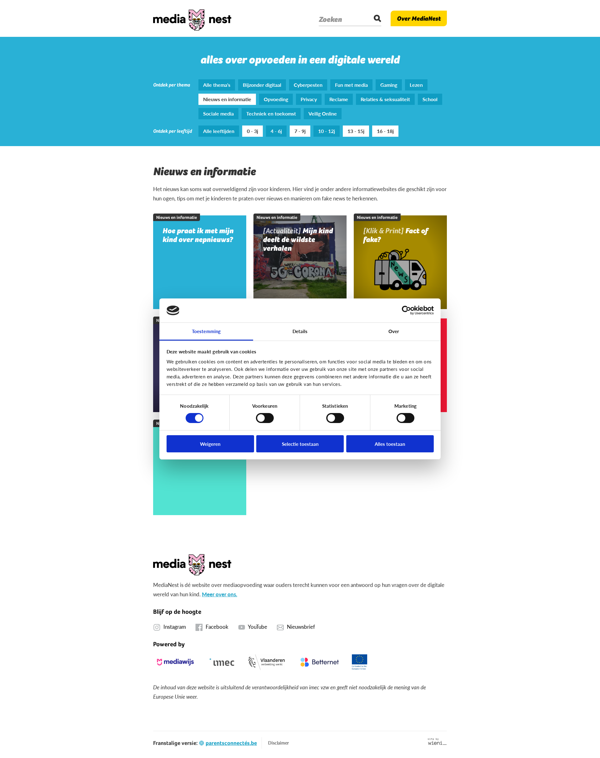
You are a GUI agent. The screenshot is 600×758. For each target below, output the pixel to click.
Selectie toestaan (300, 444)
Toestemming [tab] (206, 331)
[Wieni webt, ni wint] (437, 741)
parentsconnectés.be (231, 743)
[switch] (265, 418)
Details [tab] (300, 331)
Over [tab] (393, 331)
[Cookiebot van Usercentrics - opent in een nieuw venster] (406, 310)
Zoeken (330, 19)
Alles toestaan (390, 444)
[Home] (192, 18)
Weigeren (210, 444)
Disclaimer (278, 743)
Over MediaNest (419, 18)
